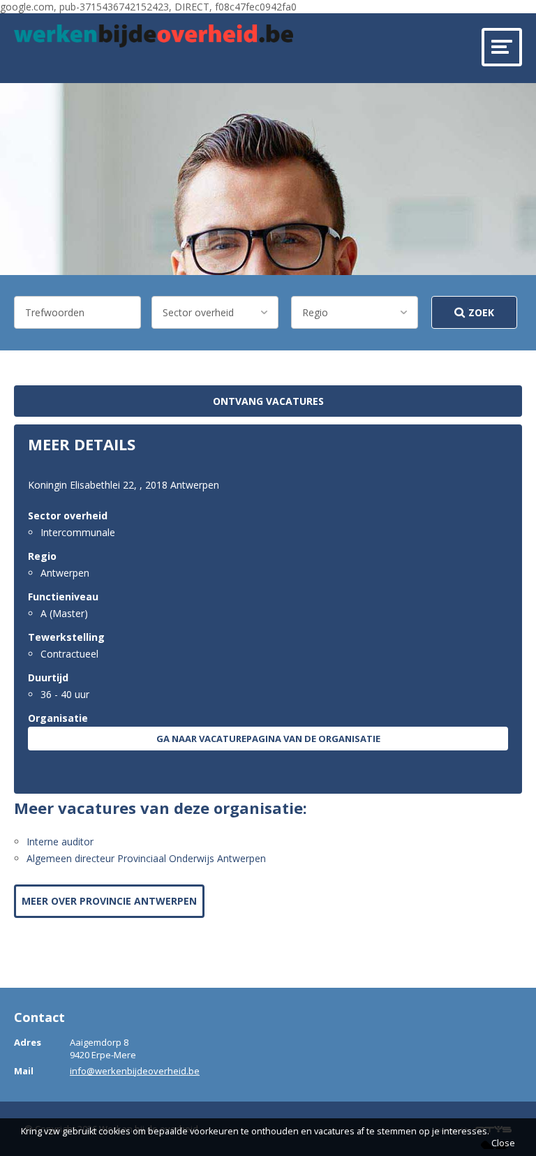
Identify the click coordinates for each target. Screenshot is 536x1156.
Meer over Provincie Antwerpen (109, 900)
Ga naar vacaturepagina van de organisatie (268, 738)
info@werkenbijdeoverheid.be (135, 1071)
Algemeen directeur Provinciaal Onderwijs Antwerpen (146, 858)
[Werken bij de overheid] (153, 35)
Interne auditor (60, 841)
